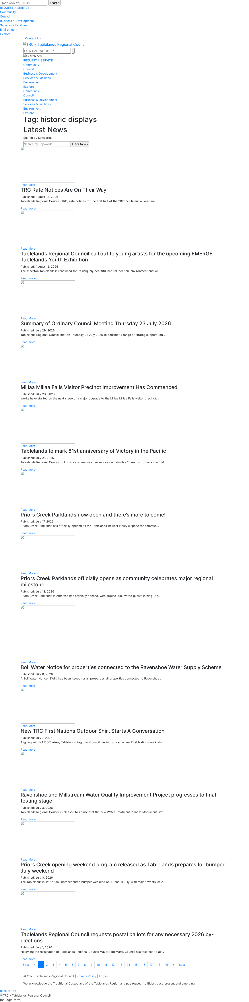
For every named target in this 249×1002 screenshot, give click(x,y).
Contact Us (33, 38)
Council (5, 16)
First (26, 964)
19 (166, 964)
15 (136, 964)
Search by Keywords (37, 137)
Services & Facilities (13, 25)
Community (8, 12)
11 (105, 964)
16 (143, 964)
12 (113, 964)
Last (182, 964)
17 (151, 964)
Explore (5, 34)
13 (120, 964)
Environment (8, 29)
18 (158, 964)
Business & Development (17, 21)
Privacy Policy (86, 976)
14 (128, 964)
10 (98, 964)
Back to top (8, 991)
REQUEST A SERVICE (15, 7)
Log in (103, 976)
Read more (28, 208)
